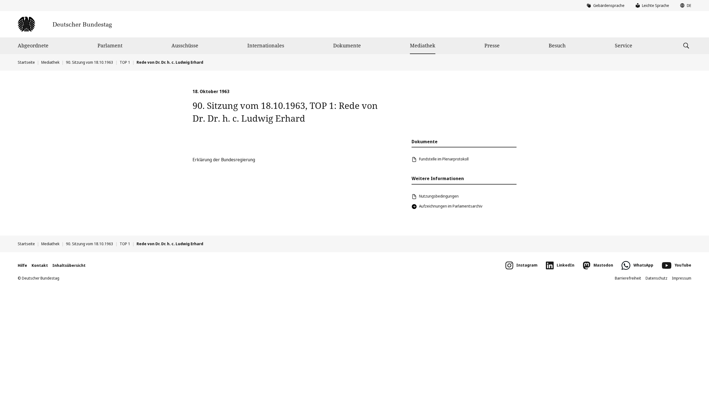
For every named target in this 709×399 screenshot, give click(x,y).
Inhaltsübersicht (69, 265)
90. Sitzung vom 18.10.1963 (89, 62)
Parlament (109, 45)
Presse (492, 45)
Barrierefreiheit (628, 278)
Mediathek (422, 45)
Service (623, 45)
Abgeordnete (33, 45)
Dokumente (347, 45)
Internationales (265, 45)
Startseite (26, 62)
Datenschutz (656, 278)
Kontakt (40, 265)
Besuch (557, 45)
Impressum (681, 278)
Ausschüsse (184, 45)
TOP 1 (125, 62)
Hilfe (22, 265)
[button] (684, 5)
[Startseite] (65, 24)
